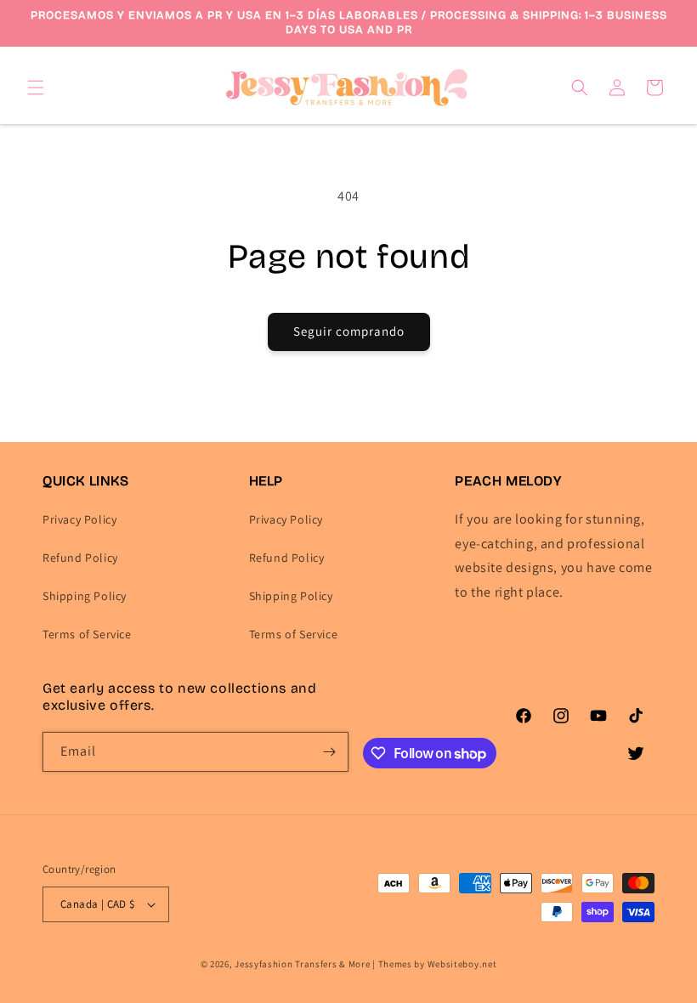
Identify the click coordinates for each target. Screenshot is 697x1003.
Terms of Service (87, 634)
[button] (35, 87)
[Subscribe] (329, 752)
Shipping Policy (84, 596)
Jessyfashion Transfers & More (302, 964)
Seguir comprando (349, 331)
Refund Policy (80, 557)
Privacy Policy (79, 519)
